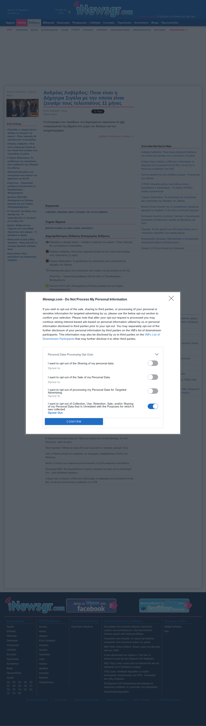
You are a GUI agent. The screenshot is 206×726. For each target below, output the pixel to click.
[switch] (153, 363)
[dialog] (103, 363)
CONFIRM (74, 421)
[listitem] (103, 354)
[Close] (172, 299)
